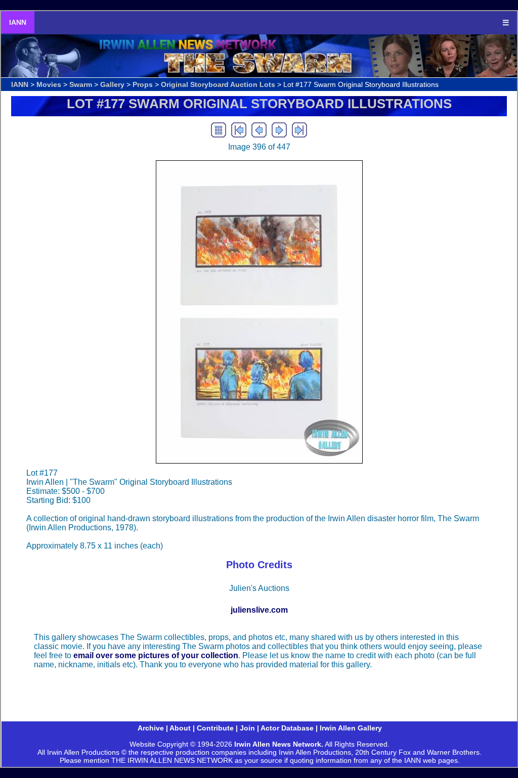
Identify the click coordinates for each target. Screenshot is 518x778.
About (180, 728)
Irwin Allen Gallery (351, 728)
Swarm (80, 84)
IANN (17, 22)
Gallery (112, 84)
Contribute (215, 728)
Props (143, 84)
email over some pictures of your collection (155, 655)
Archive (151, 728)
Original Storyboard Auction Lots (218, 84)
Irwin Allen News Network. (278, 744)
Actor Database (287, 728)
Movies (48, 84)
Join (247, 728)
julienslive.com (259, 610)
